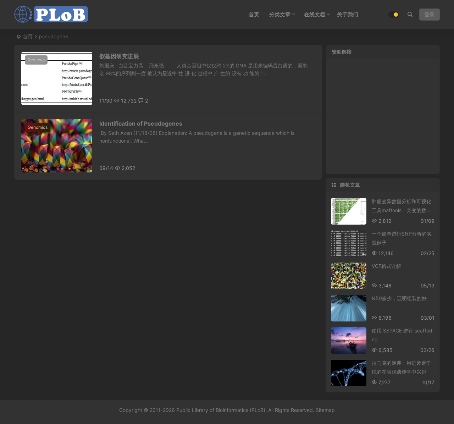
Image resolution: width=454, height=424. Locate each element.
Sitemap (325, 410)
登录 (429, 14)
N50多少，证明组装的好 (399, 298)
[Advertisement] (383, 120)
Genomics (38, 127)
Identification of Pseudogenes (140, 123)
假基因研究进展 (119, 56)
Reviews (36, 59)
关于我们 (347, 14)
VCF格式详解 (386, 266)
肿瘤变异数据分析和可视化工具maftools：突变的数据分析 (401, 210)
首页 (28, 36)
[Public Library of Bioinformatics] (51, 14)
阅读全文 (309, 100)
